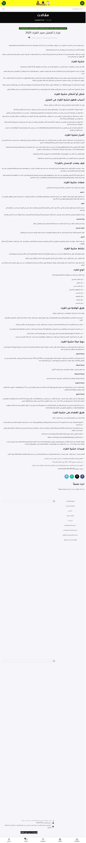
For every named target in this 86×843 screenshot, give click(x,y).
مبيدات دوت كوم (69, 444)
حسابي (70, 511)
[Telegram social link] (66, 476)
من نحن (70, 520)
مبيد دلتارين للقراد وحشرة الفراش (54, 459)
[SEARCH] (3, 9)
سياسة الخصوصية (70, 525)
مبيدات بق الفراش (44, 28)
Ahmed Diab (46, 38)
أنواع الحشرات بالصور (70, 540)
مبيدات (51, 28)
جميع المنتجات (70, 501)
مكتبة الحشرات (24, 28)
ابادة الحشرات (39, 20)
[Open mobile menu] (82, 3)
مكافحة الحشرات (33, 28)
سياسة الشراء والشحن (70, 530)
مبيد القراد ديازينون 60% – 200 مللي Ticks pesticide (67, 462)
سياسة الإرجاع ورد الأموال (70, 535)
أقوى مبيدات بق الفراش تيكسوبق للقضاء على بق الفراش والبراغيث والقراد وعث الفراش (57, 465)
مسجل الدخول (71, 489)
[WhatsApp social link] (72, 476)
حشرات (56, 28)
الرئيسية (48, 20)
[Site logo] (43, 3)
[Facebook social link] (82, 476)
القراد (60, 109)
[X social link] (77, 476)
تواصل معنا (70, 516)
